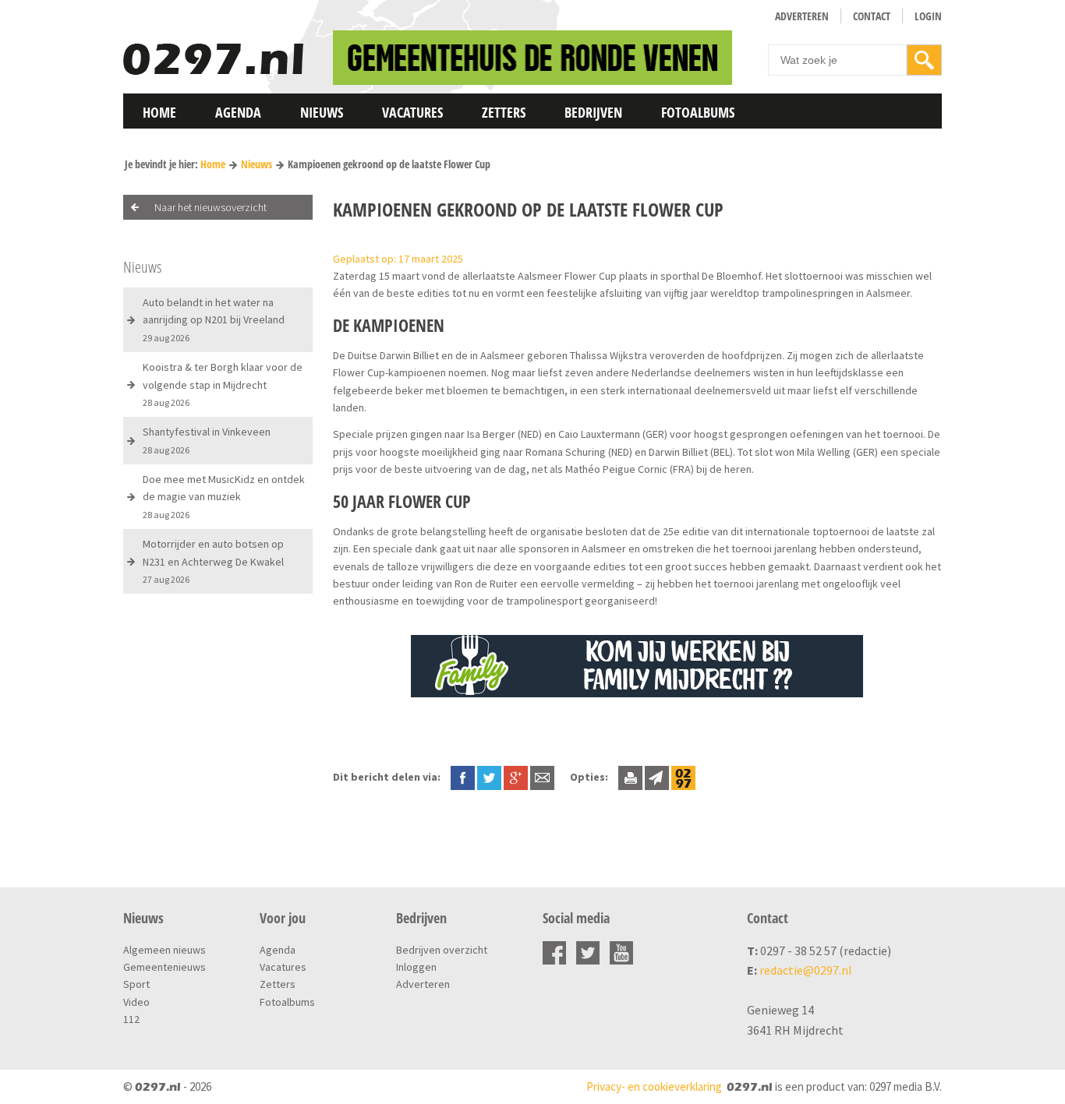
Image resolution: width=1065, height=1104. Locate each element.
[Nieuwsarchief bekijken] (683, 777)
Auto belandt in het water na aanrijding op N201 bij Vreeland (214, 319)
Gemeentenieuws (164, 967)
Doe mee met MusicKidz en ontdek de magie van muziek (224, 496)
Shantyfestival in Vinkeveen (207, 440)
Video (136, 1002)
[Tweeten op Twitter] (489, 777)
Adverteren (802, 16)
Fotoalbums (697, 112)
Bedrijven (593, 112)
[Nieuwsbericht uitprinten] (630, 777)
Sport (136, 984)
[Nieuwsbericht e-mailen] (542, 777)
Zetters (503, 112)
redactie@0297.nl (805, 970)
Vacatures (412, 112)
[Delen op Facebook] (463, 777)
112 (131, 1019)
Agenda (238, 112)
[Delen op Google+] (516, 777)
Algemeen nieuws (164, 950)
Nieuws (321, 112)
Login (928, 16)
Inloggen (416, 967)
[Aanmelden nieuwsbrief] (657, 777)
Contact (871, 16)
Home (159, 112)
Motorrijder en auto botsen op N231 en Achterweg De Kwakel (213, 561)
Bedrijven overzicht (441, 950)
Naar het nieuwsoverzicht (210, 207)
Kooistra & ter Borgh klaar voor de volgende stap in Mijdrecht (223, 384)
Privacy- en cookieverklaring (654, 1086)
